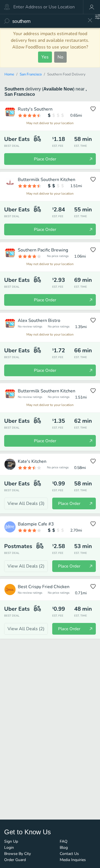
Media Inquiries (73, 859)
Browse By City (17, 853)
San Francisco (31, 74)
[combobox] (48, 21)
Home (9, 74)
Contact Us (69, 853)
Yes (45, 57)
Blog (64, 847)
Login (9, 847)
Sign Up (11, 841)
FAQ (64, 841)
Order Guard (15, 859)
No (60, 57)
